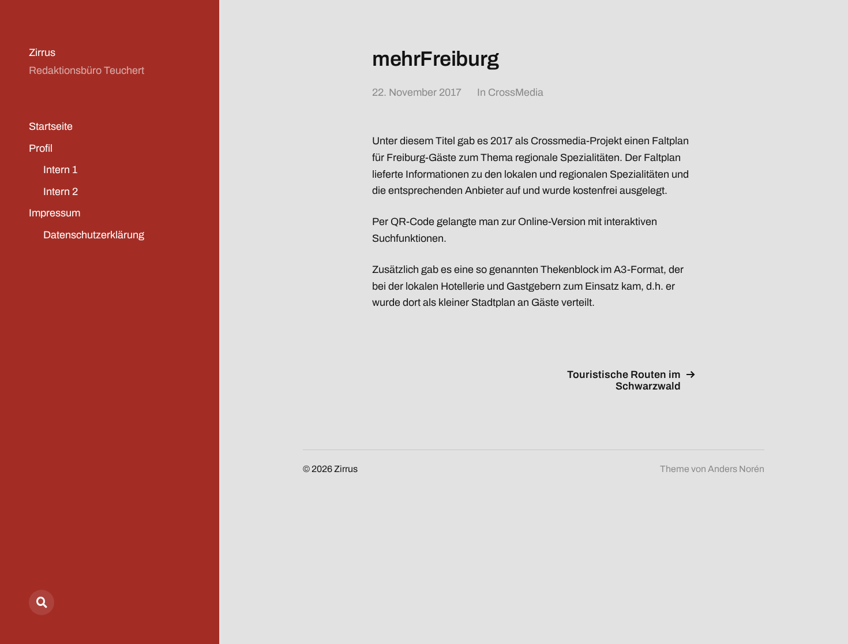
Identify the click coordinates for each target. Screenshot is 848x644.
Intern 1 (60, 169)
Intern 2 (60, 191)
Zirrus (42, 52)
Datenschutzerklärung (93, 235)
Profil (40, 148)
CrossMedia (515, 92)
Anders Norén (736, 469)
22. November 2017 (416, 92)
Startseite (51, 126)
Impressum (54, 213)
